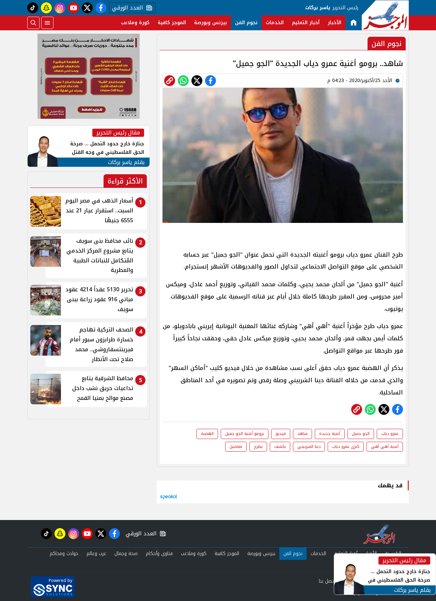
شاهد (302, 433)
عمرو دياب (390, 433)
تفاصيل (236, 446)
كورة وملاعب (135, 22)
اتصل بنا (327, 581)
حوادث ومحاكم (64, 553)
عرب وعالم (96, 553)
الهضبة (207, 433)
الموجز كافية (172, 22)
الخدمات (275, 22)
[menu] (47, 23)
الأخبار (334, 22)
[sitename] (379, 533)
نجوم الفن (246, 22)
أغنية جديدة (329, 433)
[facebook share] (210, 80)
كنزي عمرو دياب (345, 446)
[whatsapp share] (183, 80)
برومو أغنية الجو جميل (244, 433)
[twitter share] (196, 80)
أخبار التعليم (306, 22)
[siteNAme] (385, 15)
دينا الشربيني (309, 446)
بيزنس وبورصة (210, 22)
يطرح (258, 446)
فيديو (281, 433)
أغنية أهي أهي (385, 446)
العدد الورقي (126, 7)
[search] (33, 23)
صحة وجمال (126, 553)
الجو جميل (361, 433)
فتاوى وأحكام (159, 553)
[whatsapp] (169, 80)
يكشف (280, 446)
